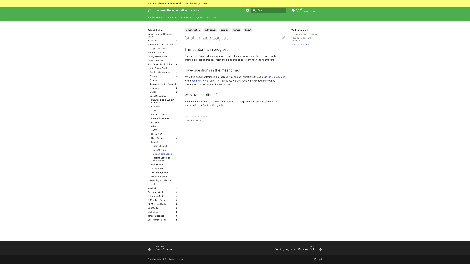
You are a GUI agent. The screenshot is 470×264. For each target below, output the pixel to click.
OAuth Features (157, 164)
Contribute (171, 17)
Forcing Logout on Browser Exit (161, 159)
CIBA (153, 126)
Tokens (153, 76)
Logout (154, 142)
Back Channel (159, 150)
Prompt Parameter (160, 118)
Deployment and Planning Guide (160, 35)
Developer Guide (156, 192)
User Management (157, 220)
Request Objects (159, 114)
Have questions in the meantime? (302, 39)
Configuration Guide (157, 56)
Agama (198, 17)
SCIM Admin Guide (157, 204)
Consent (155, 122)
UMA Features (156, 168)
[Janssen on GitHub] (315, 259)
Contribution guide (213, 105)
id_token (155, 106)
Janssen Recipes (156, 216)
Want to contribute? (301, 44)
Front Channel (160, 146)
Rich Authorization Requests (163, 84)
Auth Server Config (159, 68)
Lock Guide (153, 212)
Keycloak (152, 188)
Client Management (159, 172)
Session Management (160, 72)
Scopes (153, 80)
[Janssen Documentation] (149, 10)
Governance (185, 17)
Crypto (153, 92)
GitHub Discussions (274, 76)
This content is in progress (304, 34)
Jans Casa (211, 17)
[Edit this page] (284, 38)
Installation (153, 40)
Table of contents (300, 30)
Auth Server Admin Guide (160, 64)
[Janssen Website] (320, 259)
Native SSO (156, 134)
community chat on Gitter (205, 80)
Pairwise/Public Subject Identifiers (162, 101)
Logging (153, 184)
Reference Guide (156, 196)
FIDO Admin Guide (156, 200)
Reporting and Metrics (160, 180)
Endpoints (154, 88)
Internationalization (159, 176)
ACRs (153, 110)
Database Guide (155, 60)
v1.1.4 (194, 10)
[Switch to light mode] (248, 10)
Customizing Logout (162, 154)
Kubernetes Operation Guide (161, 44)
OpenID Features (158, 96)
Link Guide (153, 208)
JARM (154, 130)
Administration (155, 17)
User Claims (157, 138)
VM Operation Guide (157, 48)
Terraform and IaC (156, 52)
